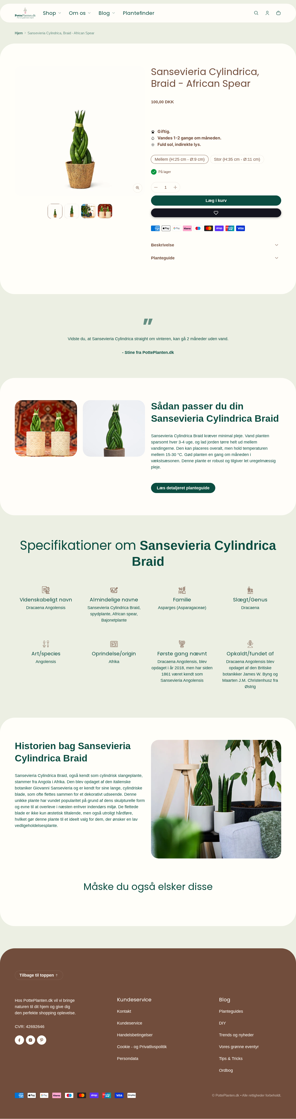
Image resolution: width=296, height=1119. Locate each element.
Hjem (19, 33)
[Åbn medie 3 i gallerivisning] (71, 211)
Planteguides (231, 1011)
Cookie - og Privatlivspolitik (142, 1046)
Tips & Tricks (231, 1058)
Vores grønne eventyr (239, 1046)
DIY (222, 1023)
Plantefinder (138, 13)
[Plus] (175, 187)
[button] (256, 13)
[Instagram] (30, 1040)
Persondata (127, 1058)
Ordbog (226, 1070)
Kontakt (124, 1011)
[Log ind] (267, 13)
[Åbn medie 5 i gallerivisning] (105, 211)
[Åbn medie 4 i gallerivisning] (88, 211)
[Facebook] (19, 1040)
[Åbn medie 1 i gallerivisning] (55, 211)
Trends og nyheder (236, 1035)
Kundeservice (129, 1023)
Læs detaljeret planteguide (183, 488)
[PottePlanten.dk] (25, 13)
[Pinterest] (41, 1040)
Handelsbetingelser (135, 1035)
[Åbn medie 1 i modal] (80, 131)
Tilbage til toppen (36, 975)
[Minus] (155, 187)
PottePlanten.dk (227, 1095)
